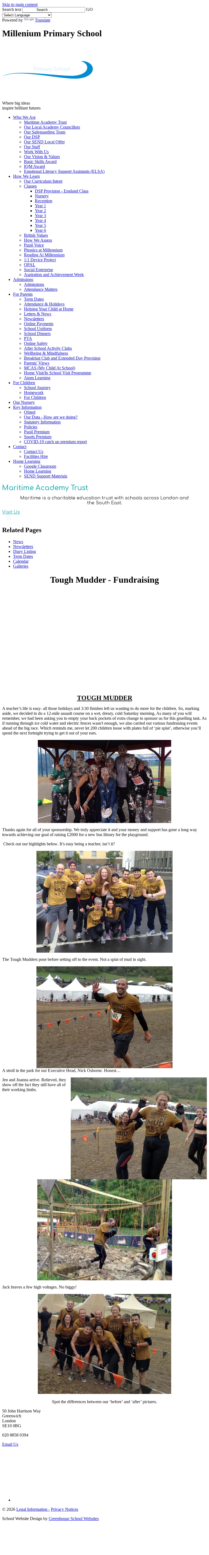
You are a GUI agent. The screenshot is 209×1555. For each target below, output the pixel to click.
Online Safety (36, 343)
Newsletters (34, 318)
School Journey (37, 387)
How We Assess (38, 240)
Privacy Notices (64, 1509)
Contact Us (33, 451)
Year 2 (40, 210)
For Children (24, 382)
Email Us (10, 1444)
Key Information (27, 407)
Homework (34, 392)
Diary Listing (24, 551)
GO (89, 9)
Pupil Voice (34, 245)
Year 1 (40, 205)
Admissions (23, 279)
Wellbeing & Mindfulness (46, 353)
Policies (30, 427)
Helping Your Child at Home (48, 309)
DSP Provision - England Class (61, 191)
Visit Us (11, 512)
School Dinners (37, 333)
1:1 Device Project (40, 259)
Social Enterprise (38, 269)
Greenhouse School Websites (74, 1518)
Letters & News (37, 314)
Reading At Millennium (44, 255)
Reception (43, 201)
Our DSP (32, 137)
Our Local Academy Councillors (52, 127)
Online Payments (38, 323)
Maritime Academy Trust (45, 122)
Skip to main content (20, 4)
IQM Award (34, 166)
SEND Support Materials (45, 476)
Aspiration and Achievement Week (54, 274)
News (18, 541)
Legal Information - (33, 1509)
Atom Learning (37, 377)
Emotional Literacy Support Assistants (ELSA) (64, 171)
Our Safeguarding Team (44, 132)
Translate (42, 20)
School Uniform (38, 328)
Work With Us (36, 151)
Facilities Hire (36, 456)
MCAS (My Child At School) (49, 368)
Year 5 (40, 225)
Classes (30, 186)
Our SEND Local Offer (44, 142)
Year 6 (40, 230)
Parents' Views (36, 363)
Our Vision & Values (42, 156)
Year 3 (40, 215)
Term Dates (34, 299)
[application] (104, 1471)
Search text (11, 9)
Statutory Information (42, 422)
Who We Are (24, 117)
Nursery (42, 196)
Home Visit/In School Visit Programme (57, 373)
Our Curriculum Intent (43, 181)
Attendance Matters (40, 289)
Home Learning (26, 461)
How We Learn (26, 176)
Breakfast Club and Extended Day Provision (62, 358)
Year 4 (40, 220)
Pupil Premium (37, 432)
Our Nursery (24, 402)
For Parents (23, 294)
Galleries (20, 566)
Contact (19, 446)
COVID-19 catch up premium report (55, 441)
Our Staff (32, 146)
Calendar (21, 561)
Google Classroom (40, 466)
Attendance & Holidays (44, 304)
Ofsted (29, 412)
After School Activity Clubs (48, 348)
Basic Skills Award (40, 161)
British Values (36, 235)
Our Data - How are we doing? (51, 417)
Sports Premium (37, 436)
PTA (28, 338)
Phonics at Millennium (43, 250)
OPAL (29, 264)
